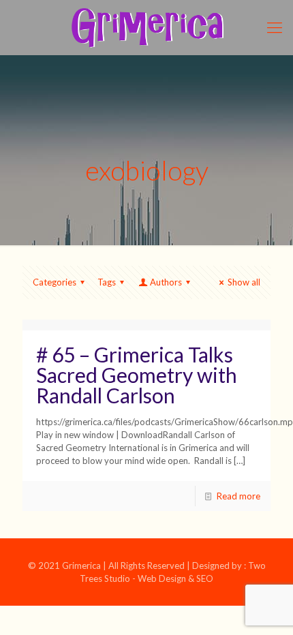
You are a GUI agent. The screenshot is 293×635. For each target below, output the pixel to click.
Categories (54, 282)
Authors (166, 282)
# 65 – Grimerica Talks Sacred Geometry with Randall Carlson (136, 374)
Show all (244, 282)
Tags (106, 282)
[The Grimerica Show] (146, 27)
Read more (238, 496)
